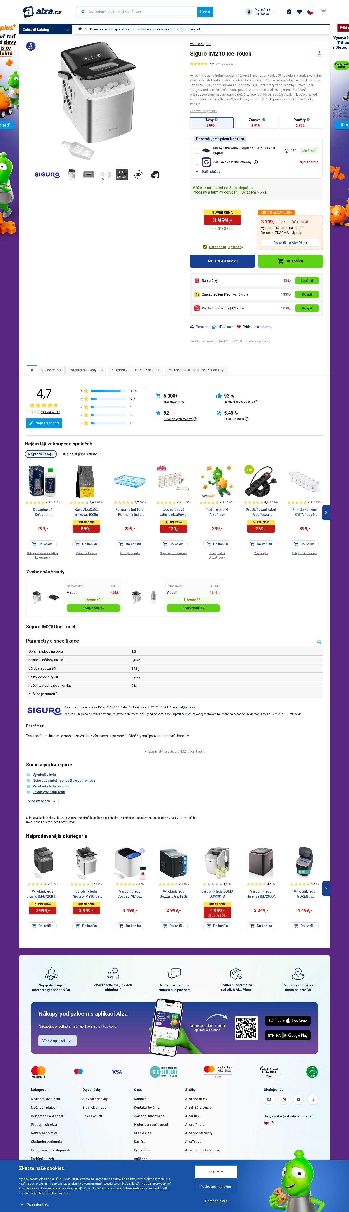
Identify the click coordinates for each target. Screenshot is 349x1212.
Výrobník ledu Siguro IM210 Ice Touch (86, 894)
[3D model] (138, 174)
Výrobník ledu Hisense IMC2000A (261, 894)
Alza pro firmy (196, 1099)
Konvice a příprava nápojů (155, 29)
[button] (222, 247)
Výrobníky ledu (191, 29)
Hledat (205, 12)
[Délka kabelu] (249, 469)
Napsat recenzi (47, 423)
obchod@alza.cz (184, 707)
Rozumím (216, 1172)
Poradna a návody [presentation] (86, 370)
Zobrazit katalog (36, 30)
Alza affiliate (194, 1125)
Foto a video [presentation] (147, 370)
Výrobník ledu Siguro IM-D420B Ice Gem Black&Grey (43, 894)
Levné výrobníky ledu (49, 792)
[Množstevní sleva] (161, 468)
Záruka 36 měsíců (203, 341)
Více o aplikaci (53, 1041)
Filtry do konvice (304, 553)
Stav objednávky (95, 1099)
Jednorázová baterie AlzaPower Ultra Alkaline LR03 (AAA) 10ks (173, 512)
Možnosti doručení (45, 1099)
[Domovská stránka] (80, 29)
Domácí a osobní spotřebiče (109, 29)
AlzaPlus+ (193, 1116)
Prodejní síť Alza (44, 1125)
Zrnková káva (86, 553)
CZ (273, 1122)
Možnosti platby (43, 1107)
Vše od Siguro (200, 44)
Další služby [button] (211, 172)
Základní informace (149, 1116)
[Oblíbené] (299, 12)
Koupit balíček (93, 608)
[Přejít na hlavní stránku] (42, 12)
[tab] (32, 370)
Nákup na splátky (44, 1133)
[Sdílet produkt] (319, 53)
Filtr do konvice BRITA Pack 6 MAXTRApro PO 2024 (304, 512)
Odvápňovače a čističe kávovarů (42, 555)
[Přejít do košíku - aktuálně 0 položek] (323, 12)
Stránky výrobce (257, 341)
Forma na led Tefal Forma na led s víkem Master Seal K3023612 (129, 512)
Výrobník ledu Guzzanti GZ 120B (173, 894)
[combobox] (137, 12)
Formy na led (130, 553)
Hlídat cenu (226, 327)
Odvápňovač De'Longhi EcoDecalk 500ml (42, 512)
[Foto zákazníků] (155, 174)
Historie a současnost (151, 1125)
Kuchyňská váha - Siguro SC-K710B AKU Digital (244, 150)
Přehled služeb (42, 1159)
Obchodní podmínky (46, 1142)
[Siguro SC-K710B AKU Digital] (53, 597)
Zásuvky (261, 553)
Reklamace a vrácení (47, 1116)
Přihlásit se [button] (262, 14)
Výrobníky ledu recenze (51, 786)
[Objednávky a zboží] (289, 12)
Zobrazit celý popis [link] (203, 111)
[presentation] (32, 370)
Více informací (38, 1204)
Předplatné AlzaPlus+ (217, 555)
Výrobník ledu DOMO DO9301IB (217, 894)
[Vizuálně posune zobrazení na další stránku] (326, 512)
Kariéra (140, 1142)
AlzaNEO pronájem (200, 1107)
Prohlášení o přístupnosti (50, 1150)
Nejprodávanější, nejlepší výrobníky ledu (64, 780)
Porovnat (203, 327)
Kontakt (140, 1099)
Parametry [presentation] (119, 370)
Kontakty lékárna (147, 1107)
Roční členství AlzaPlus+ (217, 512)
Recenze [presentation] (51, 370)
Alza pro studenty (198, 1133)
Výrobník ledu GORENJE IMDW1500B (304, 894)
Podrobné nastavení (216, 1186)
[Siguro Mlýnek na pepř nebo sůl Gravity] (153, 597)
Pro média (142, 1150)
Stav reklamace (94, 1107)
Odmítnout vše (216, 1201)
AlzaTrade (193, 1142)
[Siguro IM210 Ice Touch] (36, 597)
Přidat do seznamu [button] (257, 327)
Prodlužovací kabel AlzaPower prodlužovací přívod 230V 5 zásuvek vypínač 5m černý (261, 512)
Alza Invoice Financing (202, 1150)
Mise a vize (142, 1133)
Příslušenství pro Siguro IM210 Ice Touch (175, 751)
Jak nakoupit (92, 1116)
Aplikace (140, 1159)
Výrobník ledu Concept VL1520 (130, 894)
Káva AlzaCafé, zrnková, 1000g (86, 512)
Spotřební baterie (173, 553)
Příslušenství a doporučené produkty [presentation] (196, 370)
